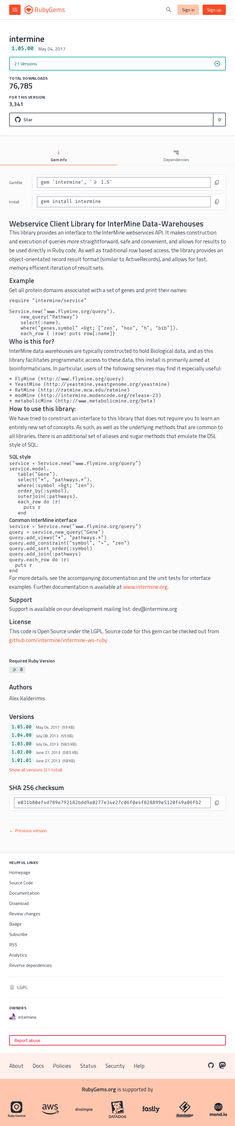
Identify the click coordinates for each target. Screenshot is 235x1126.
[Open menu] (15, 10)
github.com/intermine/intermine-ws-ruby (58, 640)
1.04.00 (21, 735)
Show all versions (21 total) (35, 769)
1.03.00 (21, 744)
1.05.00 (21, 727)
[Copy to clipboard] (217, 183)
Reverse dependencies (30, 965)
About (16, 1066)
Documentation (24, 893)
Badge (15, 923)
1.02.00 (21, 752)
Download (19, 903)
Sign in (188, 9)
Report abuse (27, 1040)
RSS (13, 944)
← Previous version (28, 830)
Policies (62, 1066)
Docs (38, 1066)
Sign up (214, 9)
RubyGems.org (99, 1089)
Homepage (19, 872)
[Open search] (169, 10)
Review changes (24, 913)
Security (115, 1066)
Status (88, 1066)
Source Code (21, 882)
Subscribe (18, 934)
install (14, 202)
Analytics (18, 954)
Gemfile (15, 182)
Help (139, 1066)
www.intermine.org (145, 586)
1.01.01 (21, 760)
